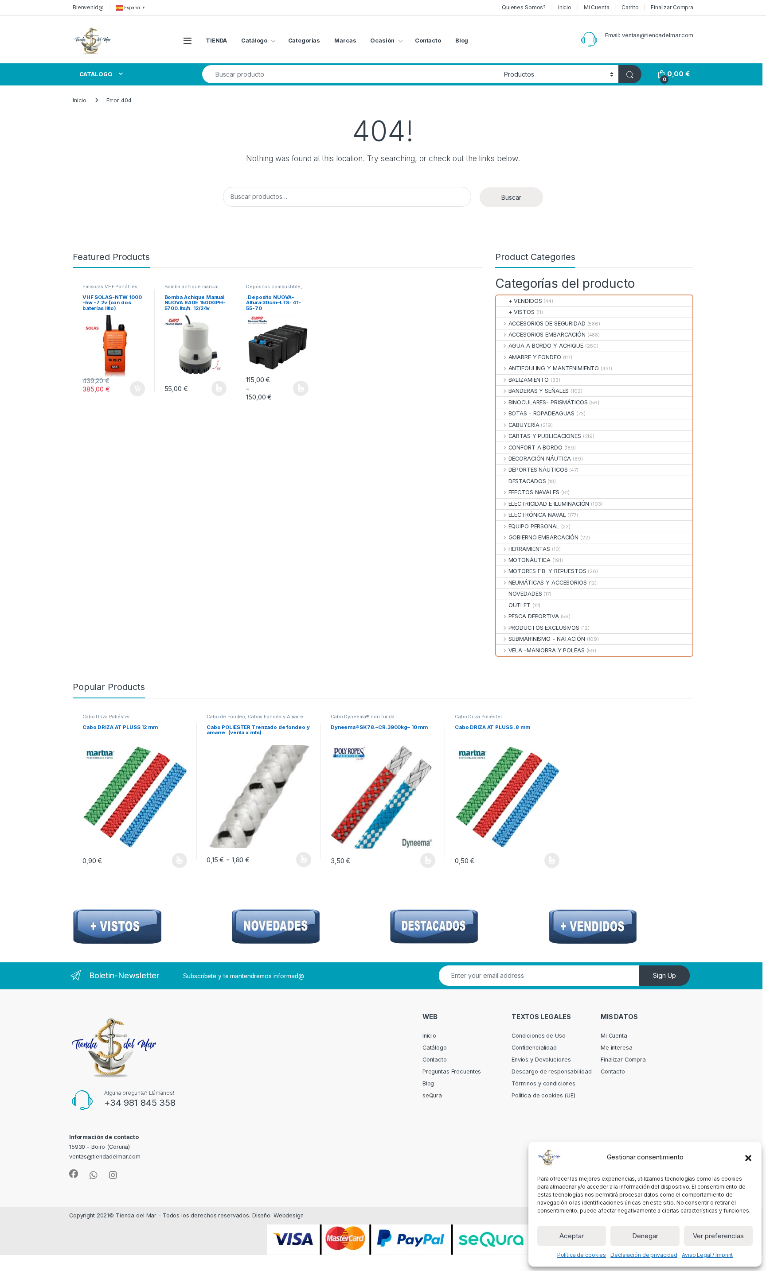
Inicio (564, 7)
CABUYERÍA (523, 425)
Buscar (511, 197)
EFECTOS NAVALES (533, 492)
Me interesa (617, 1047)
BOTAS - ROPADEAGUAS (541, 413)
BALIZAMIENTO (528, 379)
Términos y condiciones (543, 1083)
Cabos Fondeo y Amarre (275, 716)
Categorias (304, 40)
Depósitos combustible (273, 286)
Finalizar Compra (672, 7)
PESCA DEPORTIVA (533, 616)
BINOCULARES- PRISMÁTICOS (547, 402)
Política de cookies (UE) (543, 1095)
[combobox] (350, 74)
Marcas (345, 40)
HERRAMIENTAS (529, 549)
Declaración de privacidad (643, 1255)
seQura (432, 1095)
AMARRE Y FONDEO (534, 357)
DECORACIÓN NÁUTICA (539, 458)
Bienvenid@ (88, 7)
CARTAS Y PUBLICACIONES (544, 436)
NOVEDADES (525, 593)
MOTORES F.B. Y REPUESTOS (547, 571)
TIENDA (216, 40)
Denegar (645, 1236)
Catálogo (254, 40)
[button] (748, 1157)
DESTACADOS (527, 481)
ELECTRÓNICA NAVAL (537, 515)
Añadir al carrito (135, 388)
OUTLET (519, 605)
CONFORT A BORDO (535, 447)
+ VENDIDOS (525, 301)
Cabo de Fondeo (226, 716)
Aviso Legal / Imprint (707, 1255)
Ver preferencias (718, 1236)
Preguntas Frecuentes (451, 1071)
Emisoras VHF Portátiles (109, 286)
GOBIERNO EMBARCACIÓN (543, 537)
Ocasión (382, 40)
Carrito (629, 7)
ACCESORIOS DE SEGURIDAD (546, 323)
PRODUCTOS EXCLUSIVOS (543, 627)
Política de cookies (581, 1255)
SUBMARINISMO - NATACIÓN (546, 639)
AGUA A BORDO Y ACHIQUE (545, 345)
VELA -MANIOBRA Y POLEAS (546, 650)
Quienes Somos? (524, 7)
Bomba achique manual (191, 286)
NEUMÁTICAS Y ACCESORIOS (547, 582)
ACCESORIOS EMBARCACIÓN (546, 334)
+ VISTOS (521, 312)
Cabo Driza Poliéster (105, 716)
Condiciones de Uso (539, 1035)
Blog (462, 40)
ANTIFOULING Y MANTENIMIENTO (553, 368)
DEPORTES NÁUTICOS (537, 469)
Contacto (428, 40)
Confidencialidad (534, 1047)
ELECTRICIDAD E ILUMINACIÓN (548, 503)
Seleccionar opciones (209, 388)
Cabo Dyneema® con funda (363, 716)
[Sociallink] (73, 1174)
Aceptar (571, 1236)
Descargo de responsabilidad (552, 1071)
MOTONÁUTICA (529, 560)
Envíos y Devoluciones (541, 1059)
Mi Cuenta (597, 7)
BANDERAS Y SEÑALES (538, 391)
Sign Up (664, 975)
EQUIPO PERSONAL (533, 526)
